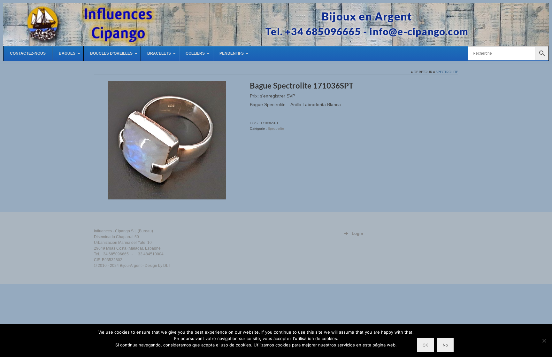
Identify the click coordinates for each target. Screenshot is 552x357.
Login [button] (357, 233)
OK (425, 345)
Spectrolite (447, 72)
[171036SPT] (167, 140)
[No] (544, 341)
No (445, 345)
